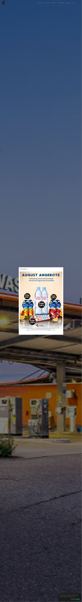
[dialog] (41, 301)
